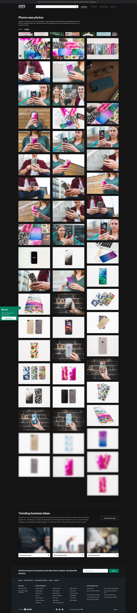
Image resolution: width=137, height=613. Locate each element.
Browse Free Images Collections (23, 591)
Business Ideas (90, 588)
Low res (45, 57)
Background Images (57, 595)
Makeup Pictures (73, 588)
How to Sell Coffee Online (110, 594)
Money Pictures (56, 593)
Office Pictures (39, 593)
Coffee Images (39, 590)
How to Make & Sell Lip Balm (93, 594)
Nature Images (56, 590)
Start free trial (9, 318)
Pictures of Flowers (40, 600)
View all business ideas (110, 518)
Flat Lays (37, 595)
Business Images (39, 588)
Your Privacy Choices (75, 609)
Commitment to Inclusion (40, 580)
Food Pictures (73, 590)
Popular (27, 29)
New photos (94, 6)
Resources (113, 6)
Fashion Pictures (56, 588)
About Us (56, 580)
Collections (84, 6)
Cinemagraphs (73, 595)
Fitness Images (73, 600)
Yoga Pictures (56, 600)
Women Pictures (39, 598)
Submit (114, 571)
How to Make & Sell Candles (110, 597)
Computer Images (74, 593)
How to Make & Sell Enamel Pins (110, 591)
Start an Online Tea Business (93, 590)
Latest (20, 29)
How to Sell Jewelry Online (93, 597)
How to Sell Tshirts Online (93, 599)
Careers (20, 580)
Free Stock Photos (22, 588)
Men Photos (55, 598)
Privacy (51, 580)
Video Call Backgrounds (58, 602)
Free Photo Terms (28, 580)
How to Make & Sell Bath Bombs (111, 588)
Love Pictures (73, 598)
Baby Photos (38, 602)
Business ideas (104, 6)
